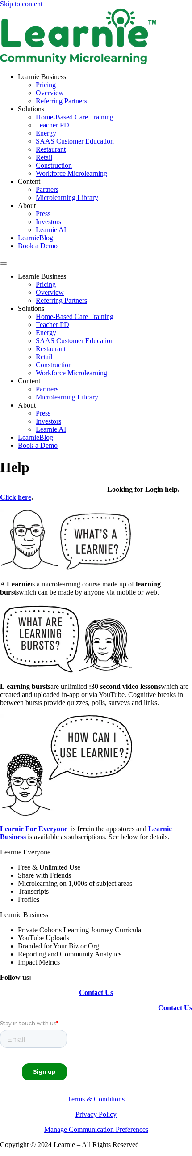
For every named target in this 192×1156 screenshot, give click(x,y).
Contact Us (96, 992)
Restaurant (51, 149)
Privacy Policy (96, 1114)
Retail (44, 157)
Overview (50, 93)
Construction (54, 165)
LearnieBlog (35, 238)
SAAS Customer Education (75, 141)
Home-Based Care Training (74, 117)
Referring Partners (61, 101)
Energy (46, 133)
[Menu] (3, 263)
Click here (15, 497)
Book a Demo (38, 246)
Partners (47, 189)
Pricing (46, 85)
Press (43, 213)
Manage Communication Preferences (96, 1129)
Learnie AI (51, 230)
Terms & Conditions (96, 1099)
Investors (48, 221)
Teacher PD (52, 125)
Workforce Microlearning (71, 173)
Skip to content (21, 4)
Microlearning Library (67, 197)
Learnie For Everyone (33, 829)
